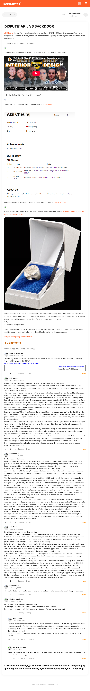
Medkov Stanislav (16, 353)
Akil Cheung (8, 33)
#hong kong (15, 337)
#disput (7, 337)
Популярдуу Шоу (11, 348)
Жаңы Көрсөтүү (28, 348)
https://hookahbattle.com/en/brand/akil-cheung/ (22, 363)
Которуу (28, 373)
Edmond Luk (14, 586)
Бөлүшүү (21, 373)
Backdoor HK (14, 454)
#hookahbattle (26, 337)
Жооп (84, 373)
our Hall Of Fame (60, 202)
